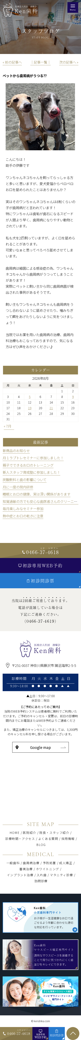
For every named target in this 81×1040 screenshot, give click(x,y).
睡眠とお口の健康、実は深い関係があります (36, 494)
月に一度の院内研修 (18, 486)
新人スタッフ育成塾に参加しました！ (31, 472)
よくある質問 (48, 838)
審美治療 (26, 869)
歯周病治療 (31, 863)
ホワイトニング (49, 869)
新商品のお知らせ (16, 450)
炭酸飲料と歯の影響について (25, 479)
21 (51, 408)
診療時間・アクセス (20, 838)
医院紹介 (29, 832)
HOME (15, 832)
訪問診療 (41, 881)
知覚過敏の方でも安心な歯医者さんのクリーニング (42, 501)
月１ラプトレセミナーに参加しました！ (33, 457)
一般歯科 (13, 863)
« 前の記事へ (12, 62)
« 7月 (7, 426)
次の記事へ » (68, 62)
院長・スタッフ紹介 (54, 832)
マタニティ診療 (61, 875)
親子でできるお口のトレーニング (28, 465)
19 (29, 408)
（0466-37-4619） (40, 621)
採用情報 (68, 838)
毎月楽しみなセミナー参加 (23, 508)
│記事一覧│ (40, 62)
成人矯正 (65, 863)
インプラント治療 (20, 875)
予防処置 (49, 863)
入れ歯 (42, 875)
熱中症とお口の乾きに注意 (23, 515)
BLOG (41, 844)
